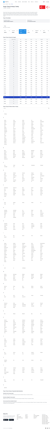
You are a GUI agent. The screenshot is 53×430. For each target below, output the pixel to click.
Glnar (5, 214)
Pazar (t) (32, 303)
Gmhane (32, 214)
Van (13, 360)
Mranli (14, 278)
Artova (5, 138)
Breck (14, 157)
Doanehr (41, 178)
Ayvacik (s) (42, 142)
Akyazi (41, 124)
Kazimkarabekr (33, 250)
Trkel (5, 344)
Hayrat (41, 226)
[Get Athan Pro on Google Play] (11, 420)
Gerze (23, 211)
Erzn (32, 193)
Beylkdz (5, 154)
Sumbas (41, 331)
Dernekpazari (42, 175)
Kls (22, 254)
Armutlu (14, 137)
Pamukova (5, 303)
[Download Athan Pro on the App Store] (5, 420)
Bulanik (32, 157)
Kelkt (23, 251)
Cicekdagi (5, 166)
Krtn (41, 257)
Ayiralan (5, 142)
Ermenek (14, 193)
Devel (5, 177)
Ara (4, 134)
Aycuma (14, 141)
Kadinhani (23, 243)
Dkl (40, 177)
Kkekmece (14, 254)
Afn (31, 120)
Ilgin (13, 235)
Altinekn (5, 128)
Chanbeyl (41, 165)
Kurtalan (23, 260)
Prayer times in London (45, 416)
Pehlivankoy (24, 304)
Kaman (23, 244)
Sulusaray (32, 331)
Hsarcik (14, 229)
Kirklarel (41, 253)
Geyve (41, 211)
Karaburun (14, 246)
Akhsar (14, 123)
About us (32, 1)
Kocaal (32, 254)
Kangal (41, 244)
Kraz (14, 257)
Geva (32, 211)
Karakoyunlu (6, 247)
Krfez (32, 257)
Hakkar (32, 223)
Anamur (32, 131)
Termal (23, 340)
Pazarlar (5, 304)
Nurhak (32, 287)
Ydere (5, 370)
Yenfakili (41, 370)
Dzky (41, 181)
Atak (32, 138)
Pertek (41, 304)
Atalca (41, 138)
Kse (4, 258)
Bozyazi (5, 157)
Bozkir (23, 156)
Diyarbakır (32, 177)
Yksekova (32, 372)
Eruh (23, 193)
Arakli (23, 134)
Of (4, 295)
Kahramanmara (42, 243)
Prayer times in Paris (44, 415)
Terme (32, 340)
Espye (41, 194)
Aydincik (23, 141)
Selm (5, 325)
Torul (5, 343)
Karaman (14, 247)
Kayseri (23, 250)
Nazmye (5, 286)
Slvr (4, 328)
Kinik (41, 251)
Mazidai (32, 275)
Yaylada (32, 369)
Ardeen (14, 135)
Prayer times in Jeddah (45, 420)
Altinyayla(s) (33, 128)
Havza (23, 226)
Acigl (14, 120)
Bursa (41, 157)
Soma (32, 328)
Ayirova (14, 142)
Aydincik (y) (33, 141)
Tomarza (5, 341)
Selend (41, 324)
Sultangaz (23, 331)
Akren (14, 124)
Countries (19, 1)
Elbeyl (14, 189)
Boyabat (14, 156)
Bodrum (5, 156)
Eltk (31, 189)
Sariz (5, 324)
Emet (5, 190)
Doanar (32, 178)
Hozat (41, 227)
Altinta (23, 128)
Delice (14, 174)
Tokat (41, 340)
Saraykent (41, 321)
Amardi (32, 130)
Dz (31, 181)
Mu (22, 278)
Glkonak (23, 213)
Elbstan (23, 189)
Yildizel (23, 372)
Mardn (23, 275)
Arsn (41, 137)
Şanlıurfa (5, 387)
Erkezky (5, 193)
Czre (14, 166)
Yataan (14, 369)
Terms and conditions (36, 415)
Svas (14, 332)
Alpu (41, 127)
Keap (41, 250)
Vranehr (5, 361)
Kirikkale (23, 253)
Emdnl (41, 189)
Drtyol (5, 181)
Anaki (23, 131)
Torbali (32, 341)
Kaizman (5, 244)
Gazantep (5, 210)
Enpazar (41, 190)
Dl (13, 178)
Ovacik (14, 296)
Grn (4, 217)
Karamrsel (23, 247)
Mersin (14, 277)
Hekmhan (5, 227)
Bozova (41, 156)
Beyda (32, 153)
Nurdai (23, 287)
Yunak (14, 373)
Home (16, 1)
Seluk (14, 325)
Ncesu (14, 286)
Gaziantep (14, 210)
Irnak (32, 235)
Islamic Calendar (24, 1)
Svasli (23, 332)
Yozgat (5, 373)
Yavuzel (23, 369)
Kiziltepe (5, 254)
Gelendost (5, 211)
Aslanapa (23, 138)
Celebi (14, 165)
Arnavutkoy (24, 137)
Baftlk (14, 150)
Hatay (14, 226)
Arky (5, 137)
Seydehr (41, 325)
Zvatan (5, 381)
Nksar (5, 287)
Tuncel (14, 344)
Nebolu (32, 286)
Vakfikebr (5, 360)
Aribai (32, 135)
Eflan (23, 187)
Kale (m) (14, 244)
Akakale (32, 121)
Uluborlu (32, 352)
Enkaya (32, 190)
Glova (14, 214)
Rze (40, 313)
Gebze (32, 210)
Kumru (14, 260)
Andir (41, 131)
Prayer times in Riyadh (45, 421)
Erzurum (41, 193)
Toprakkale (23, 341)
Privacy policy (35, 416)
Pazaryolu (14, 304)
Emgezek (14, 190)
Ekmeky (41, 187)
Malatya (23, 274)
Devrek (14, 177)
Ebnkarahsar (6, 187)
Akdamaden (42, 121)
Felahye (14, 202)
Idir (4, 235)
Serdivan (32, 325)
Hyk (22, 229)
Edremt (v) (14, 187)
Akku (41, 123)
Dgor (23, 177)
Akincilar (23, 123)
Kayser (14, 250)
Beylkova (14, 154)
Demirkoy (32, 174)
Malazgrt (32, 274)
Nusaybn (41, 287)
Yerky (14, 372)
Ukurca (14, 352)
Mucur (32, 278)
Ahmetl (5, 121)
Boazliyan (41, 154)
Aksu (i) (23, 124)
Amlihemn (41, 130)
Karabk (5, 246)
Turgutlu (23, 344)
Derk (32, 175)
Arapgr (5, 135)
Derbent (5, 175)
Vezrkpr (32, 360)
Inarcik (23, 235)
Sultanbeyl (14, 331)
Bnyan (32, 154)
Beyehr (41, 153)
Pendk (32, 304)
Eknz (5, 189)
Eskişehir (23, 194)
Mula (41, 278)
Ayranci (32, 142)
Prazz (5, 307)
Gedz (41, 210)
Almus (23, 127)
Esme (32, 194)
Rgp (31, 313)
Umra (14, 353)
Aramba (41, 134)
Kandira (32, 244)
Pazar (23, 303)
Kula (22, 258)
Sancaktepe (6, 321)
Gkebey (5, 213)
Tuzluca (41, 344)
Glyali (23, 214)
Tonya (14, 341)
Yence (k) (32, 370)
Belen (14, 153)
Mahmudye (14, 274)
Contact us (36, 1)
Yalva (5, 369)
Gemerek (14, 211)
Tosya (14, 343)
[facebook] (45, 428)
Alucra (14, 130)
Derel (23, 175)
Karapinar (32, 247)
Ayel (41, 141)
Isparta (41, 235)
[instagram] (49, 428)
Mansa (14, 275)
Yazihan (41, 369)
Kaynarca (5, 250)
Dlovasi (23, 178)
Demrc (41, 174)
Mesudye (32, 277)
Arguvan (23, 135)
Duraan (14, 181)
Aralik (32, 134)
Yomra (41, 372)
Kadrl (32, 243)
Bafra (5, 150)
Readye (14, 313)
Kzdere (5, 261)
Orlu (22, 295)
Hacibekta (5, 223)
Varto (23, 360)
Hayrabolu (32, 226)
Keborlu (5, 251)
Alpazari (32, 127)
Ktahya (14, 258)
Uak (4, 352)
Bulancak (23, 157)
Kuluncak (41, 258)
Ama (23, 130)
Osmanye (41, 295)
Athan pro (7, 1)
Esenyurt (5, 194)
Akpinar (5, 124)
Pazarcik (41, 303)
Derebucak (14, 175)
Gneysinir (41, 214)
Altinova (14, 128)
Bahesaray (32, 150)
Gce (22, 210)
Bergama (23, 153)
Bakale (41, 150)
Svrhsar (41, 332)
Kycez (32, 260)
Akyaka (32, 124)
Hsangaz (5, 229)
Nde (22, 286)
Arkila (41, 135)
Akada (23, 121)
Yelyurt (23, 370)
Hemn (14, 227)
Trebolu (41, 343)
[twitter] (47, 428)
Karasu (41, 247)
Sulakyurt (5, 331)
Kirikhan (14, 253)
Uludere (41, 352)
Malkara (41, 274)
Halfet (41, 223)
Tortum (41, 341)
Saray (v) (23, 321)
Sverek (32, 332)
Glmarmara (41, 213)
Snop (23, 328)
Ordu (14, 295)
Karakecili (41, 246)
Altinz (41, 128)
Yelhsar (14, 370)
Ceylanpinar (33, 165)
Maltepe (5, 275)
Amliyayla (5, 131)
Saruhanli (14, 324)
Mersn (23, 277)
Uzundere (32, 353)
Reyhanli (23, 313)
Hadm (14, 223)
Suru (5, 332)
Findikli (32, 202)
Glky (32, 213)
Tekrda (14, 340)
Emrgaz (23, 190)
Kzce (41, 260)
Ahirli (41, 120)
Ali (13, 127)
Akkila (32, 123)
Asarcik (14, 138)
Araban (14, 134)
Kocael (41, 254)
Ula (22, 352)
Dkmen (5, 178)
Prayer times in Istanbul (45, 423)
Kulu (31, 258)
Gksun (14, 213)
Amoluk (14, 131)
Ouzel (5, 296)
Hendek (23, 227)
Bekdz (5, 153)
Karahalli (32, 246)
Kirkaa (32, 253)
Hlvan (32, 227)
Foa (40, 202)
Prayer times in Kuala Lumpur (45, 422)
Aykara (23, 142)
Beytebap (23, 154)
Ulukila (5, 353)
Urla (22, 353)
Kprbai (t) (5, 257)
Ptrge (14, 307)
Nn (13, 287)
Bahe (23, 150)
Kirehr (5, 253)
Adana (23, 120)
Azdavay (5, 144)
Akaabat (14, 121)
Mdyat (41, 275)
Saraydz (32, 321)
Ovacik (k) (23, 296)
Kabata (5, 243)
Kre (22, 257)
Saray (14, 321)
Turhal (32, 344)
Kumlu (5, 260)
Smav (14, 328)
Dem (23, 174)
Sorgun (41, 328)
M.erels (5, 274)
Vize (41, 360)
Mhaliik (41, 277)
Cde (4, 165)
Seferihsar (32, 324)
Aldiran (5, 127)
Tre (31, 343)
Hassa (5, 226)
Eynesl (5, 196)
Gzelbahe (14, 217)
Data (5, 174)
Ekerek (32, 187)
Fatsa (5, 202)
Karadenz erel (24, 246)
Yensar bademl (6, 372)
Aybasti (5, 141)
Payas (14, 303)
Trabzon (23, 343)
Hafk (23, 223)
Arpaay (32, 137)
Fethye (23, 202)
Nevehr (41, 286)
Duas (29, 1)
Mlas (5, 278)
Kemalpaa (32, 251)
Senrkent (23, 325)
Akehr (5, 123)
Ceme (23, 165)
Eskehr (14, 194)
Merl (4, 277)
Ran (4, 313)
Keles (14, 251)
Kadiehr (14, 243)
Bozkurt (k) (33, 156)
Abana (5, 120)
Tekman (5, 340)
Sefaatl (23, 324)
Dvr (22, 181)
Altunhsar (5, 130)
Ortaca (32, 295)
